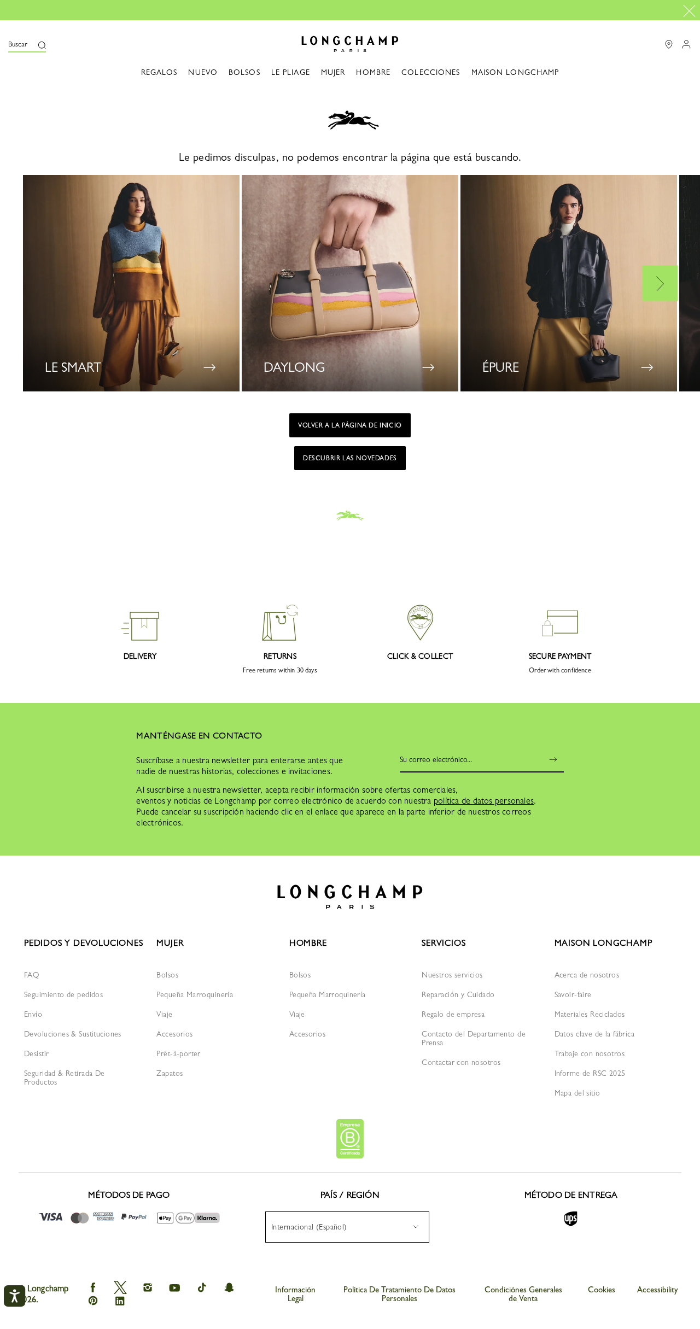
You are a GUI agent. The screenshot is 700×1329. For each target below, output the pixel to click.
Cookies (601, 1290)
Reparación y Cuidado (458, 994)
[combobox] (347, 1227)
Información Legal (295, 1294)
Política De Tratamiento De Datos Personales (399, 1294)
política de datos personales (484, 800)
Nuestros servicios (452, 974)
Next (660, 283)
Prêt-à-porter (178, 1053)
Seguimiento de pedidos (63, 994)
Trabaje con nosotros (590, 1053)
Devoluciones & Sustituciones (72, 1033)
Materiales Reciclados (590, 1014)
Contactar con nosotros (461, 1062)
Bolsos (167, 974)
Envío (33, 1014)
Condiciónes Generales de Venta (523, 1294)
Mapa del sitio (577, 1092)
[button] (27, 44)
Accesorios (174, 1033)
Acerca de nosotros (587, 974)
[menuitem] (347, 1227)
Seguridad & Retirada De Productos (64, 1077)
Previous (41, 283)
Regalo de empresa (453, 1014)
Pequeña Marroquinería (194, 994)
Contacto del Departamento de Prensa (474, 1038)
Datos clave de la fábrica (595, 1033)
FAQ (31, 974)
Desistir (36, 1053)
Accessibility (657, 1290)
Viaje (164, 1014)
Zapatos (169, 1073)
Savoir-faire (573, 994)
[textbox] (314, 1226)
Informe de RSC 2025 (590, 1073)
